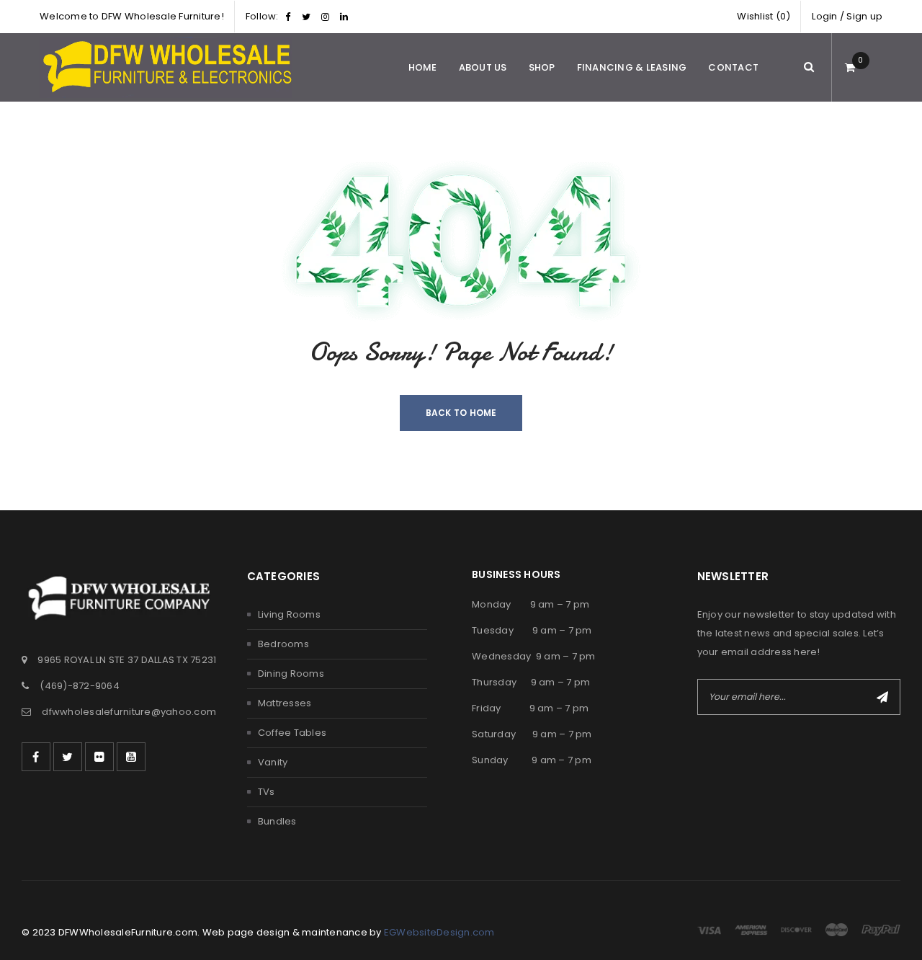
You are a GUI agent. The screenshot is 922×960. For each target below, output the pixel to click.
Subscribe (882, 697)
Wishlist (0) (763, 16)
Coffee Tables (292, 732)
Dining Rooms (291, 673)
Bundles (277, 821)
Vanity (273, 762)
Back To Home (461, 412)
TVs (266, 792)
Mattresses (285, 703)
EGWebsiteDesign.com (439, 932)
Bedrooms (283, 644)
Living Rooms (289, 614)
